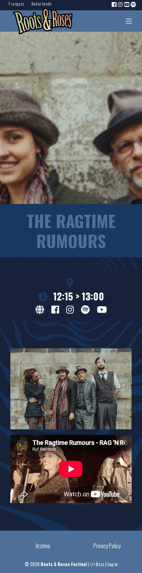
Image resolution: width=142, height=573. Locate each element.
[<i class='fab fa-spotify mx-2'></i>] (85, 308)
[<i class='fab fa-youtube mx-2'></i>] (102, 308)
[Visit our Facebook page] (114, 4)
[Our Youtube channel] (127, 4)
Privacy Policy (107, 546)
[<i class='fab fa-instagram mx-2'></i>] (70, 308)
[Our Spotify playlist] (134, 4)
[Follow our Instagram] (120, 4)
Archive (43, 546)
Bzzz (100, 564)
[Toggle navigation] (128, 21)
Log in (113, 564)
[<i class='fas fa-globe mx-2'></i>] (40, 308)
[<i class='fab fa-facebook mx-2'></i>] (55, 308)
